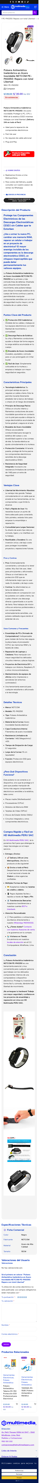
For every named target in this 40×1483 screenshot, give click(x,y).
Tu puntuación (8, 1297)
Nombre (6, 1325)
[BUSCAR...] (35, 12)
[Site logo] (20, 7)
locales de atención (15, 942)
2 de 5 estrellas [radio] (20, 1297)
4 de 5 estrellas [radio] (24, 1297)
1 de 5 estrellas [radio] (18, 1297)
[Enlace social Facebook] (10, 1)
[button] (6, 39)
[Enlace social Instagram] (16, 1)
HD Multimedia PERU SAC (17, 840)
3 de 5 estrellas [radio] (22, 1297)
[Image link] (19, 1423)
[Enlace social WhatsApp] (25, 1)
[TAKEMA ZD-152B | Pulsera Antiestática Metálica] (28, 1365)
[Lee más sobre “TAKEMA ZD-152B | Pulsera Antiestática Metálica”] (35, 1404)
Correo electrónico (10, 1334)
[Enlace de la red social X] (13, 1)
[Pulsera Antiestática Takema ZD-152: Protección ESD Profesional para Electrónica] (10, 1364)
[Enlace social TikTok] (27, 1)
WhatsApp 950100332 (23, 923)
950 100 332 (7, 1441)
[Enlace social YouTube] (19, 1)
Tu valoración (8, 1301)
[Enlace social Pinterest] (22, 1)
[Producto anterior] (36, 19)
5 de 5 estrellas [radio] (26, 1297)
